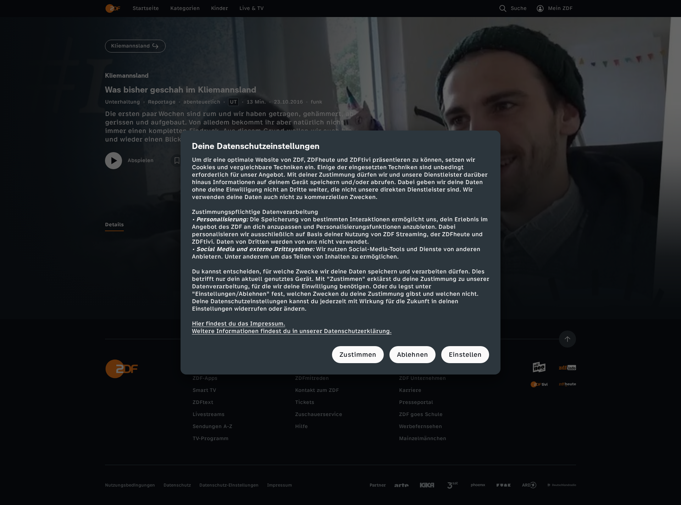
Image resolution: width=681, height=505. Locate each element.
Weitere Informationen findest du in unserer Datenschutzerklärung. (292, 331)
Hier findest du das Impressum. (238, 323)
